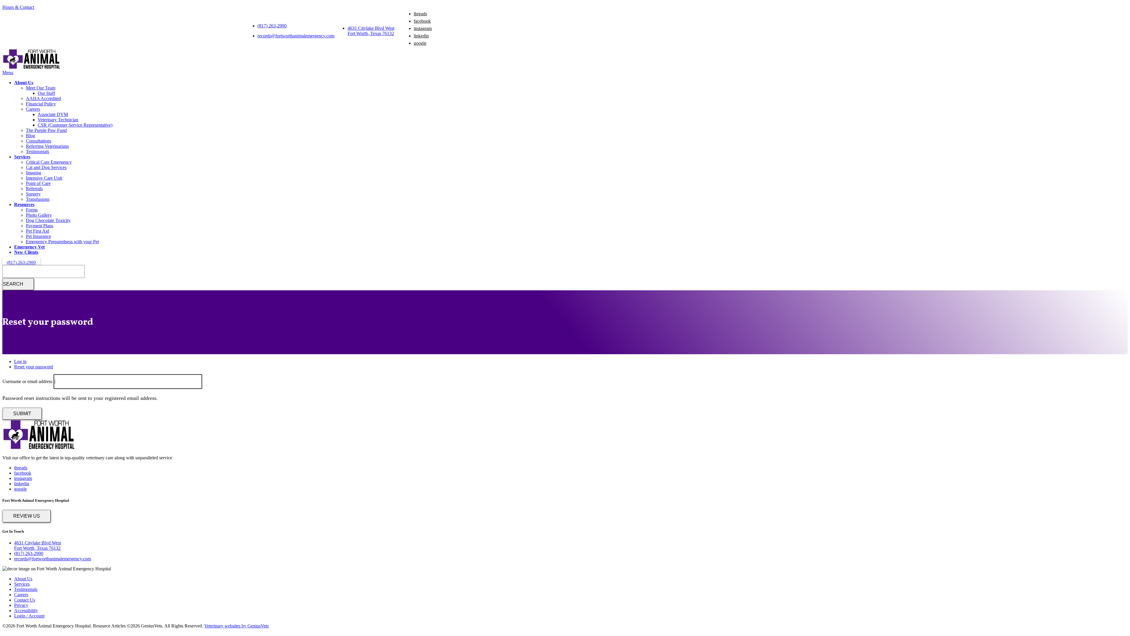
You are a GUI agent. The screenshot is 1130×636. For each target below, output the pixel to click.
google (420, 43)
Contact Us (24, 599)
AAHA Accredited (43, 98)
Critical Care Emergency (49, 162)
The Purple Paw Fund (46, 130)
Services (22, 156)
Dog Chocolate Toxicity (48, 220)
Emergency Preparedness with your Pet (62, 241)
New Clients (26, 252)
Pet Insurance (38, 236)
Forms (32, 209)
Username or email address (27, 381)
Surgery (33, 193)
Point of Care (38, 183)
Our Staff (46, 93)
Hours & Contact (18, 7)
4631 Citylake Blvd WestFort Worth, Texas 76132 (371, 31)
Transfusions (37, 199)
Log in (20, 361)
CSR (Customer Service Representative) (75, 124)
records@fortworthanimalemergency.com (295, 35)
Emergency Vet (29, 246)
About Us (23, 82)
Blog (30, 135)
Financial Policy (41, 103)
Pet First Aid (37, 230)
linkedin (421, 35)
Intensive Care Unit (44, 177)
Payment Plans (39, 225)
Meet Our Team (40, 87)
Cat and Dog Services (46, 167)
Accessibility (26, 610)
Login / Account (29, 615)
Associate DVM (53, 114)
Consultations (38, 140)
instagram (423, 28)
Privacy (21, 605)
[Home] (31, 67)
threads (420, 13)
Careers (33, 109)
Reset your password (33, 366)
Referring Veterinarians (47, 146)
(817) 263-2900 (272, 25)
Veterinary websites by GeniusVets (236, 625)
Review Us (26, 516)
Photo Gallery (39, 215)
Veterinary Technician (58, 119)
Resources (24, 204)
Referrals (34, 188)
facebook (422, 21)
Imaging (33, 172)
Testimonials (37, 151)
